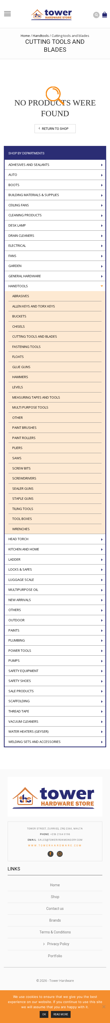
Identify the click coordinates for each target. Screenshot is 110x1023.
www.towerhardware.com (55, 845)
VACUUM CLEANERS (23, 721)
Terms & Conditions (55, 932)
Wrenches (21, 529)
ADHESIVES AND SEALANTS (28, 164)
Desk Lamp (17, 225)
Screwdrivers (24, 478)
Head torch (18, 539)
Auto (12, 174)
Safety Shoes (19, 680)
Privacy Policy (58, 944)
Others (14, 610)
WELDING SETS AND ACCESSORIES (34, 741)
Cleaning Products (25, 215)
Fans (12, 255)
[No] (103, 1006)
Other (17, 417)
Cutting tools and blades (34, 336)
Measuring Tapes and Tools (36, 397)
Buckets (19, 316)
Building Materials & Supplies (33, 195)
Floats (18, 356)
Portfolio (55, 956)
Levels (17, 387)
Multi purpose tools (30, 407)
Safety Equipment (23, 670)
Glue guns (21, 367)
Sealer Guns (23, 488)
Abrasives (20, 296)
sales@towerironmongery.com (60, 840)
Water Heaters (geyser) (28, 731)
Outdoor (16, 620)
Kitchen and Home (23, 549)
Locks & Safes (20, 569)
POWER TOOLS (19, 650)
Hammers (20, 377)
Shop (55, 897)
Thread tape (18, 711)
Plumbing (16, 640)
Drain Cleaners (21, 235)
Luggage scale (21, 579)
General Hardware (24, 276)
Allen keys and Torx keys (33, 306)
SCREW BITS (21, 468)
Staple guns (23, 498)
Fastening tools (26, 346)
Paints (13, 630)
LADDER (14, 559)
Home (25, 35)
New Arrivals (19, 600)
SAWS (16, 458)
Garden (14, 265)
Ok (44, 1014)
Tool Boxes (22, 518)
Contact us (55, 909)
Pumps (14, 660)
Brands (55, 920)
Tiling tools (22, 508)
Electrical (17, 245)
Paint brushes (24, 427)
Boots (13, 185)
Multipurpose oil (23, 589)
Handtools (41, 35)
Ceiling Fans (18, 205)
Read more (60, 1014)
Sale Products (21, 691)
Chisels (18, 326)
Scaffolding (19, 701)
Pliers (17, 447)
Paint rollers (24, 437)
